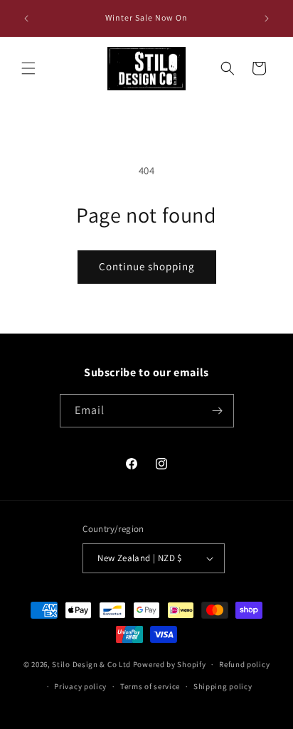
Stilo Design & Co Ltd (91, 664)
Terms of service (150, 686)
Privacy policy (80, 686)
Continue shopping (147, 266)
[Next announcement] (266, 18)
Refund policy (244, 664)
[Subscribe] (217, 410)
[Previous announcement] (26, 18)
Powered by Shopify (169, 664)
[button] (28, 68)
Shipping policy (222, 686)
